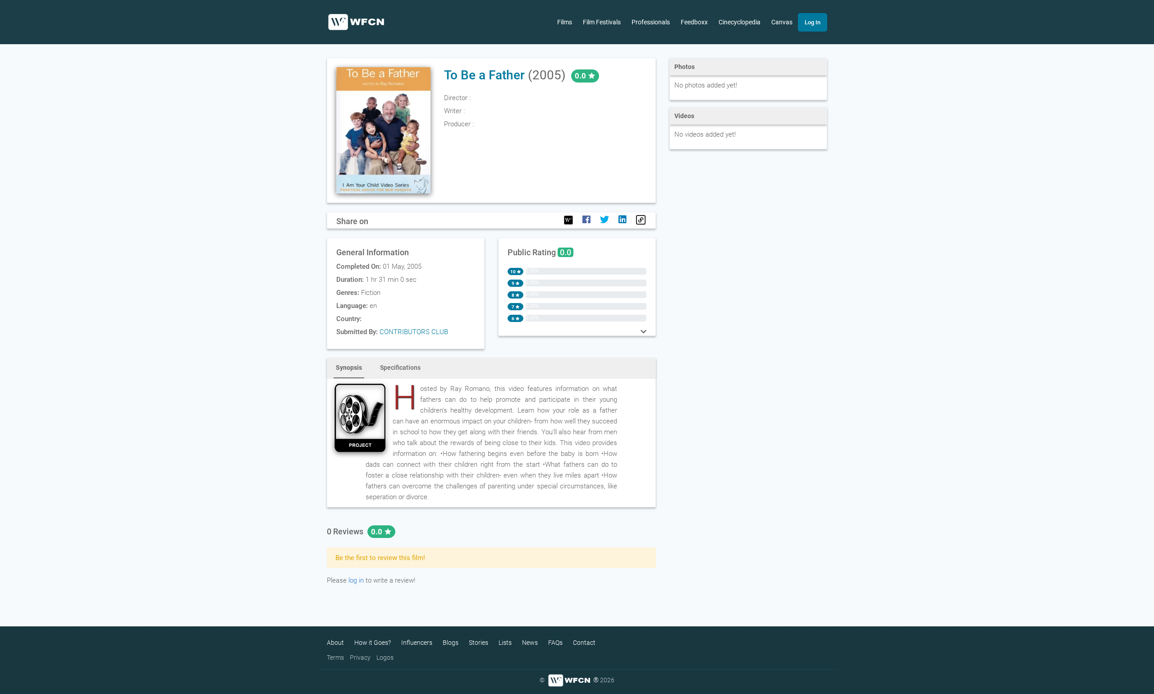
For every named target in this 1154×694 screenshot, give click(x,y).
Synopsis (349, 367)
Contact (584, 642)
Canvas (781, 22)
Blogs (450, 642)
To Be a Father (484, 75)
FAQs (555, 642)
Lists (505, 642)
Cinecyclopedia (739, 22)
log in (356, 580)
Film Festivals (602, 22)
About (335, 642)
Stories (478, 642)
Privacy (360, 657)
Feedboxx (694, 22)
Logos (385, 657)
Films (564, 22)
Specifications (400, 367)
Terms (335, 657)
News (530, 642)
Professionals (651, 22)
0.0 (377, 531)
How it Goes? (372, 642)
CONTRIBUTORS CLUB (414, 332)
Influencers (416, 642)
